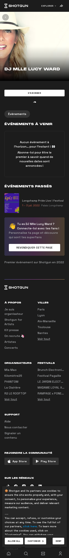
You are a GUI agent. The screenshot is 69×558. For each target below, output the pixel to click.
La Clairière (12, 387)
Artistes (10, 342)
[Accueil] (16, 6)
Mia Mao (10, 370)
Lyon (41, 315)
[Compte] (60, 553)
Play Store (48, 461)
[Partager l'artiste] (61, 6)
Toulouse (44, 327)
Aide (7, 421)
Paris (41, 309)
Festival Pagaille (49, 376)
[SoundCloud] (34, 102)
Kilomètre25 (13, 376)
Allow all (14, 541)
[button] (34, 93)
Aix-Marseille (47, 321)
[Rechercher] (26, 553)
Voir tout (44, 339)
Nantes (43, 333)
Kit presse (11, 330)
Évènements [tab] (17, 114)
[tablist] (34, 114)
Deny (58, 541)
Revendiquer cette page (34, 247)
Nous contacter (15, 427)
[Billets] (43, 553)
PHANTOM (11, 382)
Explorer (47, 5)
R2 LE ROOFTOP (15, 393)
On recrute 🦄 (14, 336)
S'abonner (34, 93)
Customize (34, 541)
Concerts (11, 348)
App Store (20, 461)
